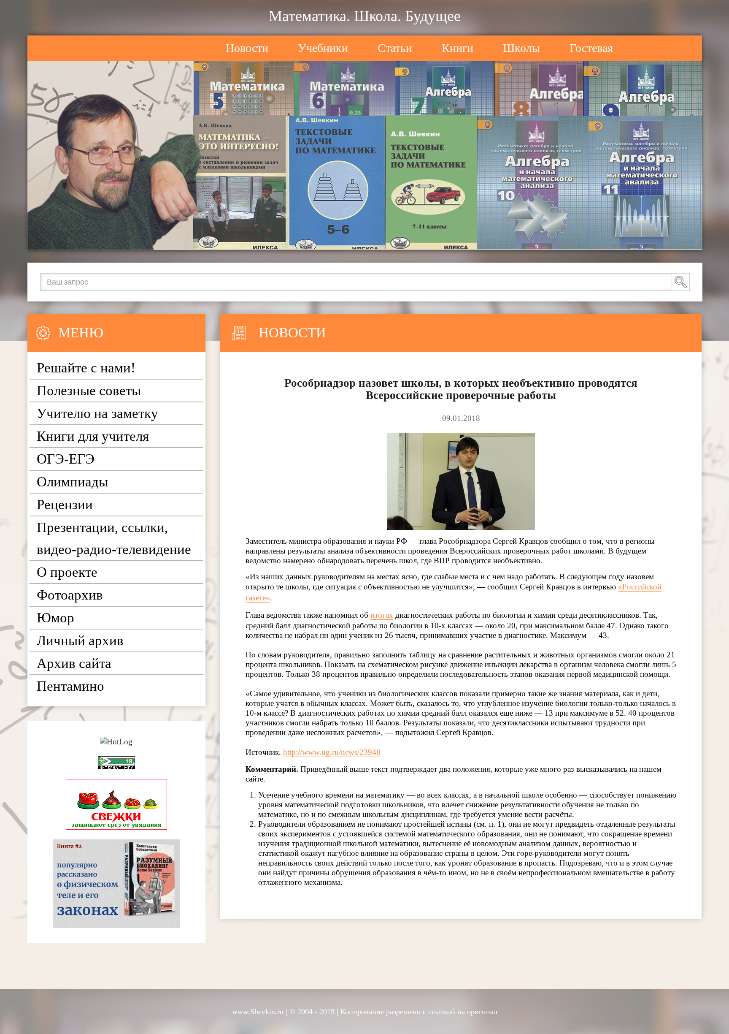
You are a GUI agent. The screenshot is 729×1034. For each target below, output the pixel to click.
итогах (381, 615)
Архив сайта (74, 663)
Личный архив (80, 640)
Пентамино (70, 686)
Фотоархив (70, 594)
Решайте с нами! (86, 367)
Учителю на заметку (97, 413)
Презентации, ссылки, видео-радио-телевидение (114, 538)
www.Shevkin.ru (258, 1011)
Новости (247, 47)
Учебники (323, 47)
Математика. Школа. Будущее (365, 16)
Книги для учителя (93, 436)
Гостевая (591, 47)
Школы (521, 47)
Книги (457, 47)
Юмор (55, 617)
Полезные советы (89, 390)
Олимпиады (72, 481)
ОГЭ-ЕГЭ (65, 459)
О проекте (67, 572)
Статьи (395, 47)
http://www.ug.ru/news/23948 (332, 752)
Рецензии (65, 504)
